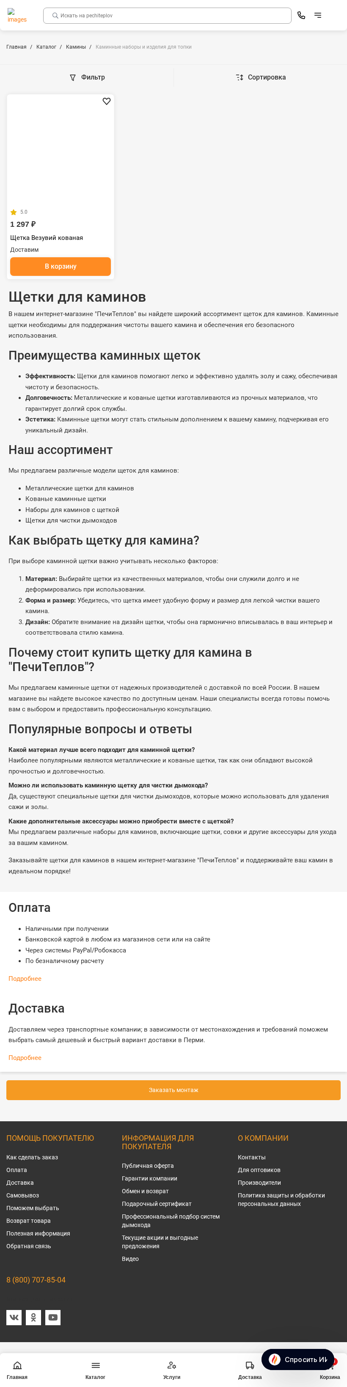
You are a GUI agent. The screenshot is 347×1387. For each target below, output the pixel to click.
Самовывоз (22, 1195)
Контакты (252, 1157)
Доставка (20, 1182)
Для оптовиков (259, 1170)
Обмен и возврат (145, 1191)
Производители (259, 1182)
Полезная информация (38, 1233)
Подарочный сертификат (157, 1203)
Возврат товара (28, 1220)
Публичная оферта (148, 1165)
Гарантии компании (149, 1178)
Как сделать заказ (32, 1157)
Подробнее (24, 978)
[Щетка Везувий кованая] (60, 148)
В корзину (61, 266)
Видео (130, 1258)
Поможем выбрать (32, 1208)
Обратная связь (28, 1246)
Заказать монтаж (173, 1090)
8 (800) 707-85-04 (36, 1279)
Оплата (16, 1170)
